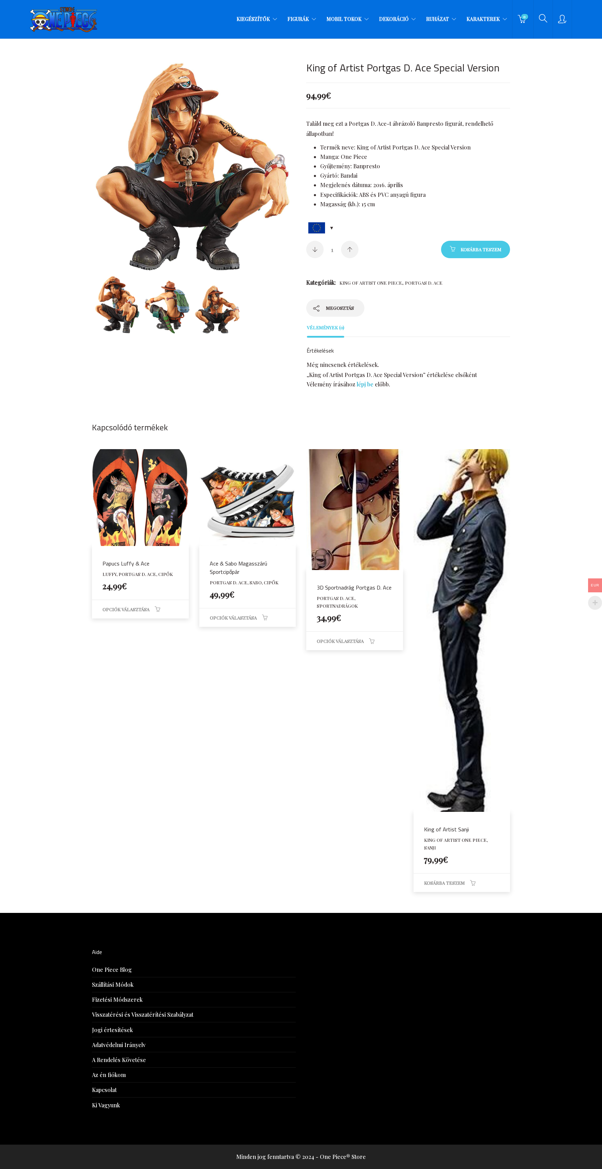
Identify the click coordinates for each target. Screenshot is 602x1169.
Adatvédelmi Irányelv (119, 1044)
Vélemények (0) (325, 327)
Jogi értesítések (112, 1029)
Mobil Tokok (344, 19)
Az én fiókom (109, 1074)
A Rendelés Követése (119, 1059)
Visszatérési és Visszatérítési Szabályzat (142, 1014)
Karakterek (483, 19)
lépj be (365, 384)
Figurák (298, 19)
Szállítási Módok (112, 984)
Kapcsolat (104, 1089)
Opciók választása (125, 609)
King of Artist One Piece (370, 283)
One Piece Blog (112, 969)
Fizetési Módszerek (117, 999)
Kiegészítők (253, 19)
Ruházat (437, 19)
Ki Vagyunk (106, 1105)
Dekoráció (394, 19)
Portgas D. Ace (423, 283)
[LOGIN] (562, 19)
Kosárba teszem (481, 249)
